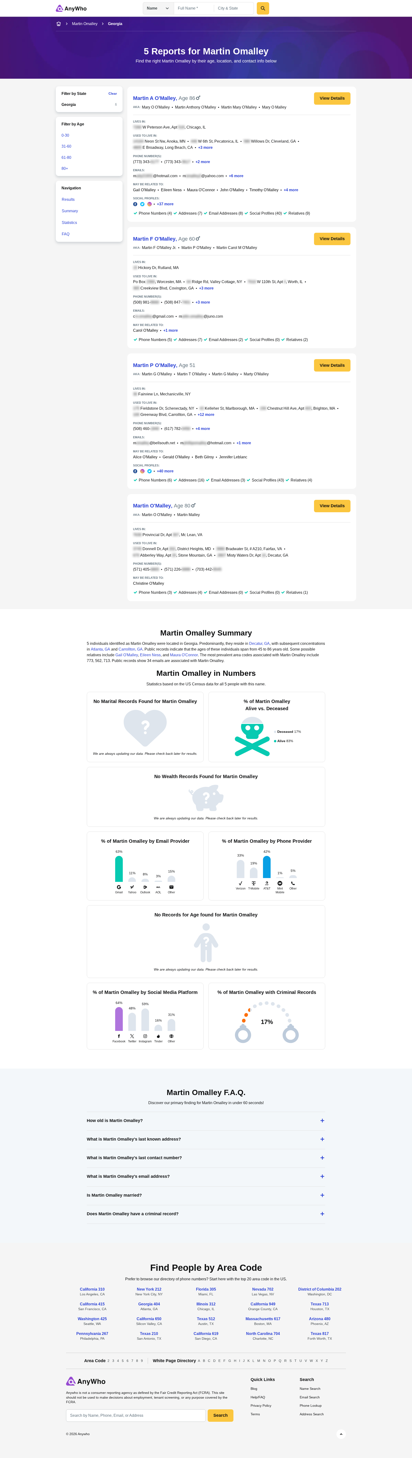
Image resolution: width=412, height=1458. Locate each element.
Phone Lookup (311, 1405)
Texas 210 (149, 1334)
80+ (65, 168)
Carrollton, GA (130, 649)
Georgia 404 (149, 1304)
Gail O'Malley (144, 190)
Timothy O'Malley (263, 190)
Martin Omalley (85, 24)
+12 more (206, 415)
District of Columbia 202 (319, 1289)
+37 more (165, 204)
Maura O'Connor (201, 190)
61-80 (66, 157)
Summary (70, 211)
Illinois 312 (206, 1304)
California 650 (149, 1319)
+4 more (291, 190)
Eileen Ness (171, 190)
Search (220, 1415)
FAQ (65, 234)
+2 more (203, 162)
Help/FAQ (258, 1397)
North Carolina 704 (263, 1334)
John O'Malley (232, 190)
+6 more (236, 176)
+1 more (170, 330)
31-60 (66, 146)
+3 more (205, 147)
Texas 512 (206, 1319)
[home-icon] (59, 24)
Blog (254, 1389)
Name (152, 8)
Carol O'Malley (145, 330)
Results (68, 199)
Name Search (310, 1389)
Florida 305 (206, 1289)
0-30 (65, 135)
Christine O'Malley (148, 583)
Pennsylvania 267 (92, 1334)
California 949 (263, 1304)
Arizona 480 (319, 1319)
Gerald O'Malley (176, 457)
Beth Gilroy (204, 457)
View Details (332, 98)
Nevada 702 (262, 1289)
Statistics (69, 223)
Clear (112, 93)
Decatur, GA (259, 643)
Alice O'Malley (145, 457)
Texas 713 (320, 1304)
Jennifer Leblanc (233, 457)
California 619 (206, 1334)
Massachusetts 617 (263, 1319)
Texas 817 (320, 1334)
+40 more (165, 471)
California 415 (92, 1304)
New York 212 (149, 1289)
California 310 (92, 1289)
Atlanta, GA (100, 649)
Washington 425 (92, 1319)
